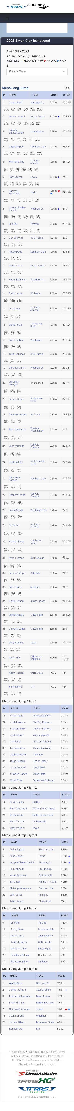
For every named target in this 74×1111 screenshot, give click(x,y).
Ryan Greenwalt (17, 429)
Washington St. (38, 510)
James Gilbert (16, 399)
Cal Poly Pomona (34, 446)
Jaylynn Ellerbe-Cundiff (17, 208)
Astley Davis (15, 251)
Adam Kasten (16, 672)
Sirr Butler (14, 525)
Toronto (34, 223)
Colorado (35, 573)
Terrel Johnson (17, 353)
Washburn (35, 340)
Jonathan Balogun (14, 383)
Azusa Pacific (37, 116)
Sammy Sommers (14, 192)
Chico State (36, 614)
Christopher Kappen (15, 478)
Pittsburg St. (36, 208)
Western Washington (36, 429)
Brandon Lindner (17, 414)
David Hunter (16, 293)
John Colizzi (15, 587)
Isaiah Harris (15, 265)
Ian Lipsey (14, 308)
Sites (24, 1056)
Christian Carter (17, 367)
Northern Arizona (35, 161)
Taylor (33, 192)
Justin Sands (16, 510)
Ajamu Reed (15, 102)
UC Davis (35, 293)
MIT (32, 686)
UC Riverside (37, 557)
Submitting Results (40, 1056)
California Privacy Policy (42, 1051)
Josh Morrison (16, 445)
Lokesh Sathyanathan (16, 131)
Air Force (35, 414)
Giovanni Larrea (17, 628)
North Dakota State (37, 462)
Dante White (15, 462)
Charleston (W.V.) (36, 541)
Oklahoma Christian (35, 657)
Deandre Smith (17, 494)
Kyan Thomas (16, 557)
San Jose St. (37, 102)
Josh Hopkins (16, 340)
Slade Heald (15, 324)
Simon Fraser (37, 600)
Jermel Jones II (17, 116)
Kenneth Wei (16, 686)
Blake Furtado (16, 600)
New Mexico (37, 131)
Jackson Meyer (17, 573)
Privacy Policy (17, 1051)
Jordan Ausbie (16, 614)
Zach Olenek (15, 176)
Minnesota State (36, 325)
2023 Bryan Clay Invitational (28, 41)
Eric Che (13, 223)
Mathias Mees (16, 541)
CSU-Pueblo (36, 237)
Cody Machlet (16, 642)
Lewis (33, 176)
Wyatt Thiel (15, 657)
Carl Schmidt (16, 237)
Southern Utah (38, 146)
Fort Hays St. (37, 279)
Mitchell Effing (16, 161)
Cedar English (16, 146)
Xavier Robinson (17, 279)
